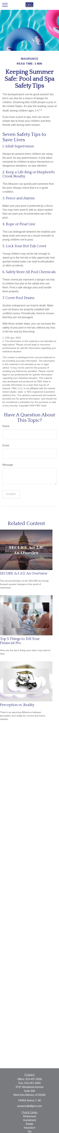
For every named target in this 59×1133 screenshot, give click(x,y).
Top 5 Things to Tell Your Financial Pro (19, 641)
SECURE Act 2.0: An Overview (23, 573)
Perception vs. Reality (17, 705)
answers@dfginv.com (29, 1106)
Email (5, 445)
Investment (29, 1120)
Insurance (29, 1127)
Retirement (29, 1116)
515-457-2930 (33, 1079)
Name (6, 426)
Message (7, 464)
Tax (30, 1131)
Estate (29, 1124)
